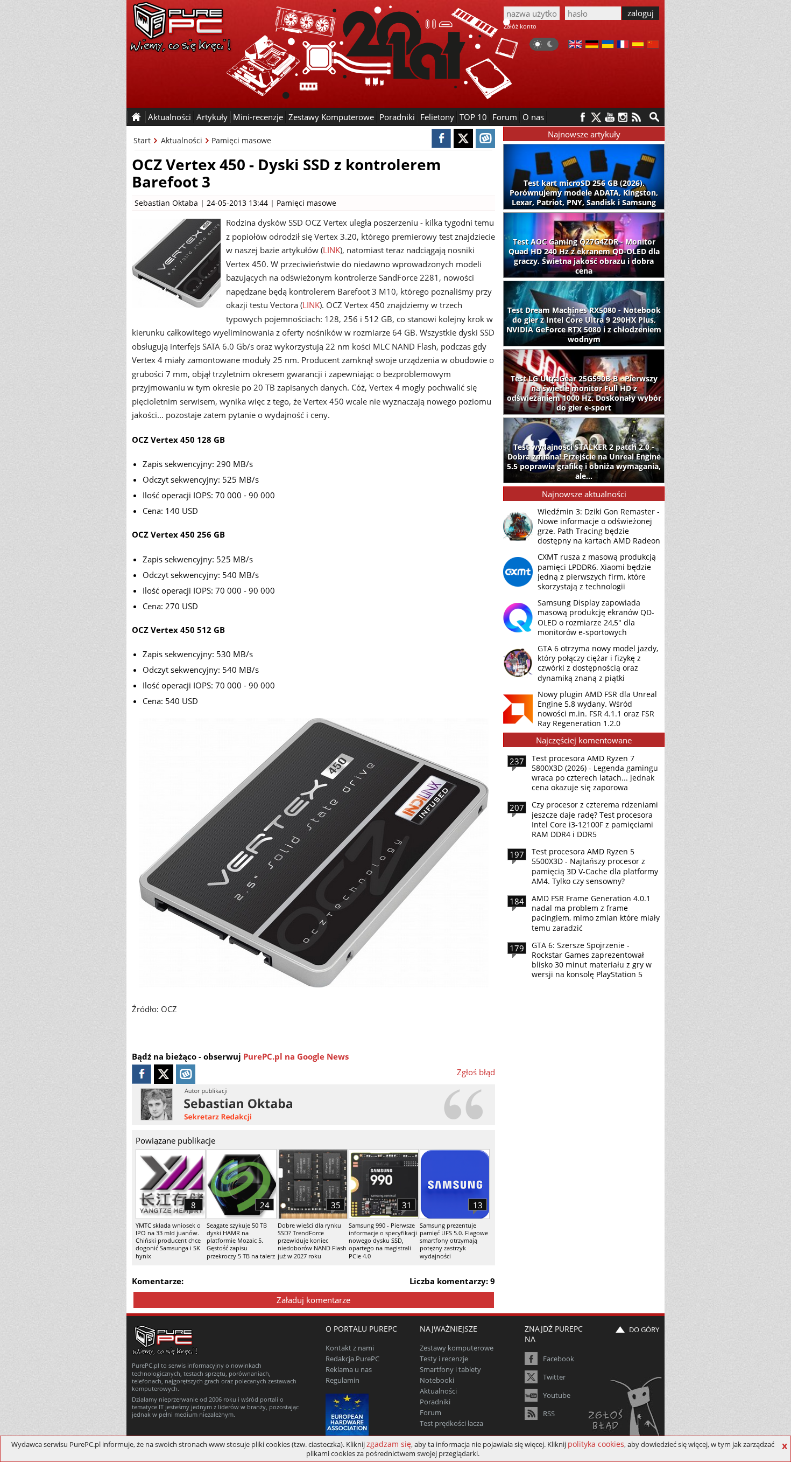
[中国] (653, 45)
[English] (575, 45)
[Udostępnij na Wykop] (485, 138)
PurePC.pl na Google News (296, 1056)
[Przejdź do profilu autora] (313, 1104)
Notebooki (437, 1380)
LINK (331, 250)
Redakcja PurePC (352, 1358)
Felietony (437, 117)
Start (142, 140)
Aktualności (181, 140)
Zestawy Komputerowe (331, 117)
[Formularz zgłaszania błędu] (626, 1411)
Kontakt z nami (350, 1348)
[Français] (623, 45)
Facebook (558, 1358)
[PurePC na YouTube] (609, 117)
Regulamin (342, 1380)
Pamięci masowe (241, 140)
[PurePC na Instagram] (623, 117)
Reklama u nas (349, 1369)
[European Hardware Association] (348, 1414)
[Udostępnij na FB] (441, 138)
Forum (504, 117)
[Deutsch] (592, 45)
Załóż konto (520, 26)
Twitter (554, 1377)
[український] (608, 45)
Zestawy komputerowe (456, 1348)
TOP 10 (473, 117)
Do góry (644, 1329)
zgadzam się (388, 1444)
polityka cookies (596, 1444)
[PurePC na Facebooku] (582, 117)
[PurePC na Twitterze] (596, 117)
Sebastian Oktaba (166, 203)
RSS (549, 1413)
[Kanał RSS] (636, 117)
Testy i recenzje (444, 1358)
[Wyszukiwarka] (654, 117)
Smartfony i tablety (450, 1369)
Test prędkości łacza (451, 1423)
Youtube (556, 1395)
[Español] (638, 45)
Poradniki (397, 117)
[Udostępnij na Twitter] (463, 138)
